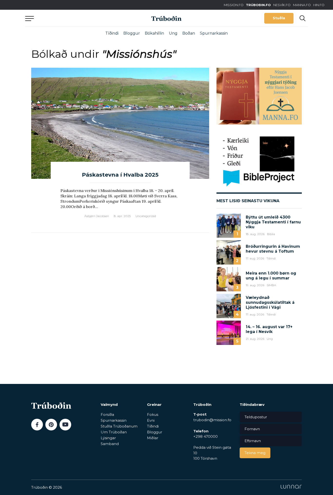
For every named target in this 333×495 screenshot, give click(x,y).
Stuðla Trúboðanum (119, 426)
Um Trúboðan (114, 432)
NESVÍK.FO (282, 5)
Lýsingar (108, 438)
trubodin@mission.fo (212, 420)
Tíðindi (111, 33)
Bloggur (131, 33)
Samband (110, 443)
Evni (151, 420)
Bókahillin (154, 33)
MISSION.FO (234, 5)
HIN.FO (318, 5)
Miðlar (152, 438)
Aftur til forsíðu (70, 18)
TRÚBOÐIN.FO (258, 5)
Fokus (152, 414)
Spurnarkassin (214, 33)
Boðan (188, 33)
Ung (173, 33)
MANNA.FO (302, 5)
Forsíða (107, 414)
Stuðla (279, 18)
